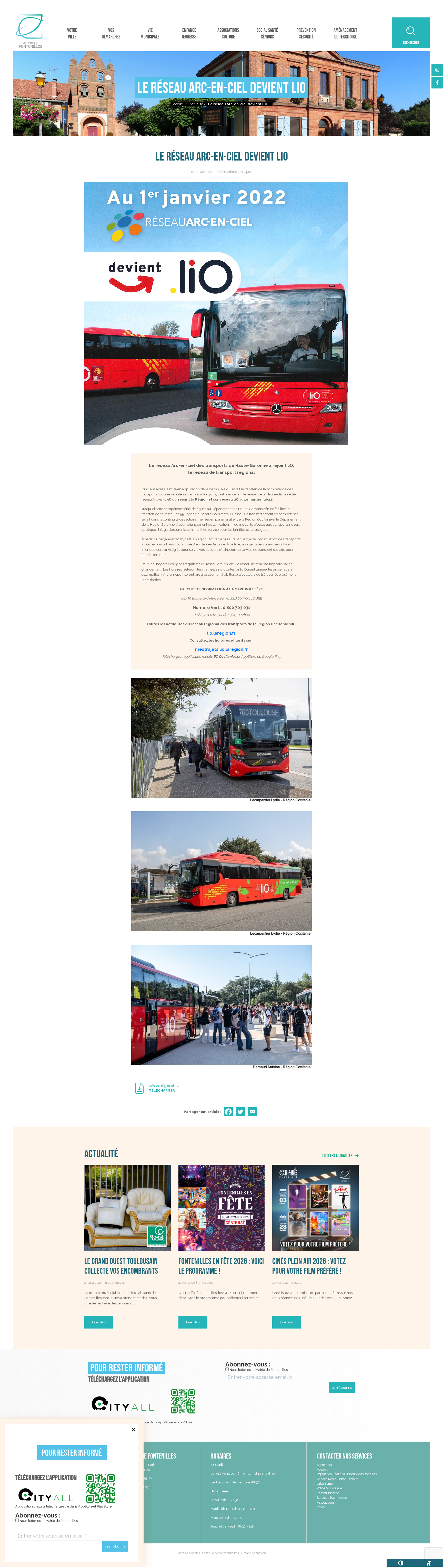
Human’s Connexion (253, 1553)
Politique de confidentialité (219, 1553)
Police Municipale (329, 1488)
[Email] (253, 1111)
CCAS (321, 1507)
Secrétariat (324, 1465)
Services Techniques (332, 1498)
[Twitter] (241, 1111)
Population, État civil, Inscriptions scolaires (347, 1474)
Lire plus (99, 1322)
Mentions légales (188, 1553)
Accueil (179, 104)
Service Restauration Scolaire (337, 1479)
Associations (326, 1502)
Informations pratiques (234, 171)
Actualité (196, 104)
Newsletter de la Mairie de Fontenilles (48, 1521)
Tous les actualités (337, 1155)
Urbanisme (325, 1483)
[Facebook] (229, 1111)
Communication (328, 1493)
